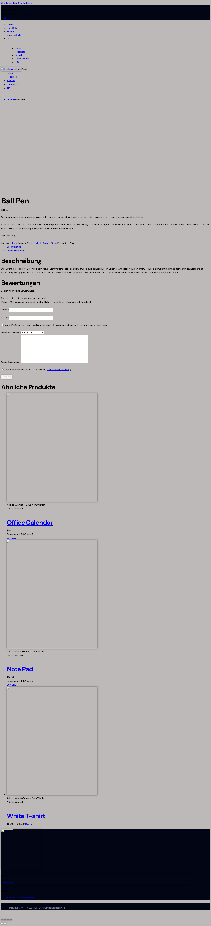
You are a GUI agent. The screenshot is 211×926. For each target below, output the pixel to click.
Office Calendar (30, 522)
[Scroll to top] (2, 915)
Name (5, 309)
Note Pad (20, 669)
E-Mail (5, 317)
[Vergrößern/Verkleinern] (11, 919)
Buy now (11, 538)
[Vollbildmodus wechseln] (8, 919)
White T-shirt (26, 816)
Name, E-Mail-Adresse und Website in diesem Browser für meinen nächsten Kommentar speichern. (56, 325)
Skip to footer (25, 2)
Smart (46, 243)
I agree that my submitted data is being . (38, 369)
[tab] (108, 247)
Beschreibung (14, 246)
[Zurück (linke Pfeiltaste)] (2, 923)
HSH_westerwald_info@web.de (17, 897)
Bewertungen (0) (15, 250)
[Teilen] (5, 919)
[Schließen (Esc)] (2, 919)
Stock (54, 243)
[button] (26, 504)
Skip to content (9, 2)
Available (37, 243)
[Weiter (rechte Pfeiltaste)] (5, 923)
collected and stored (58, 369)
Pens (14, 99)
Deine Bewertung (11, 332)
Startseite (6, 99)
